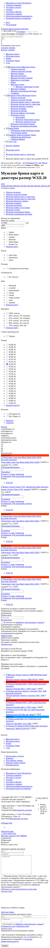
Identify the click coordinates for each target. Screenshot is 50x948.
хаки (11, 300)
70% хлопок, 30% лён (18, 325)
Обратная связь (7, 831)
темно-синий (14, 298)
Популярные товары (14, 760)
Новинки (9, 758)
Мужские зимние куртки (26, 122)
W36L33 (12, 389)
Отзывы (9, 10)
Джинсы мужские (18, 98)
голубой (12, 288)
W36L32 (12, 386)
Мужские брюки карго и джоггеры (25, 102)
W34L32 (12, 379)
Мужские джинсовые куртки (28, 119)
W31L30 (45, 186)
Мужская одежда (13, 56)
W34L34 (12, 381)
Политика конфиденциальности (19, 16)
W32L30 (12, 364)
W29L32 (18, 186)
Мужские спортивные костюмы (24, 126)
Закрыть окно (6, 636)
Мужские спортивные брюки (23, 124)
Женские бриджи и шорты (22, 78)
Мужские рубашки (18, 109)
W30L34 (39, 186)
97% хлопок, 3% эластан (19, 321)
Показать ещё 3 (12, 305)
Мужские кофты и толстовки (23, 113)
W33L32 (12, 374)
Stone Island (13, 242)
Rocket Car (13, 244)
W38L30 (12, 393)
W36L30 (12, 384)
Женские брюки (17, 73)
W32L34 (12, 369)
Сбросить (10, 423)
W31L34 (12, 362)
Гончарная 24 (14, 414)
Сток (8, 63)
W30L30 (32, 186)
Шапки (22, 139)
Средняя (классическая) (18, 268)
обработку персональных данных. (30, 622)
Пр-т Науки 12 (15, 416)
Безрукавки (20, 117)
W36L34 (12, 391)
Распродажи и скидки (15, 756)
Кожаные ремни (33, 130)
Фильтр (4, 427)
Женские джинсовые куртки (27, 87)
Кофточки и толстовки (20, 80)
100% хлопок (14, 313)
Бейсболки (26, 137)
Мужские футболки (19, 111)
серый (11, 293)
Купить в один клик (28, 889)
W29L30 (11, 186)
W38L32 (12, 396)
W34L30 (12, 376)
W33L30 (12, 371)
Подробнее (5, 472)
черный (12, 303)
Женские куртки (17, 84)
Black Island (13, 235)
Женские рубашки (18, 89)
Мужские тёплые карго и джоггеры (25, 104)
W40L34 (12, 401)
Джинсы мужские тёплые (21, 100)
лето (3, 184)
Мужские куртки (18, 115)
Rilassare (12, 239)
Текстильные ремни (19, 133)
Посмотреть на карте (23, 810)
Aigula (11, 232)
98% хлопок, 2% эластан (19, 323)
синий (11, 295)
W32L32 (12, 367)
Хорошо (5, 946)
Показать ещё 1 (12, 247)
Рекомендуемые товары (15, 763)
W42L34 (12, 403)
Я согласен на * (24, 622)
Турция (12, 336)
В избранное (6, 476)
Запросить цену (22, 926)
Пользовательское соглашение (18, 18)
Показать (9, 420)
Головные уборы (13, 61)
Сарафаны (15, 93)
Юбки (13, 82)
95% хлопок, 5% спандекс (19, 316)
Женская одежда (12, 54)
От (2, 223)
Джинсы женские (18, 69)
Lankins (12, 237)
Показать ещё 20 (12, 405)
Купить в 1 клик (7, 474)
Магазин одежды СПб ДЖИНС (14, 836)
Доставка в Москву (14, 12)
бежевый (12, 285)
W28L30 (4, 186)
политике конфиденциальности (16, 940)
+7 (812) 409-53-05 (8, 834)
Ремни (8, 58)
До (27, 223)
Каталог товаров (8, 48)
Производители (12, 765)
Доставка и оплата (13, 7)
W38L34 (12, 398)
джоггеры (13, 255)
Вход (8, 22)
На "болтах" (14, 277)
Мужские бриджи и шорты (22, 106)
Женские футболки (18, 76)
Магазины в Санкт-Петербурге (18, 3)
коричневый (14, 290)
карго (11, 260)
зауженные (13, 257)
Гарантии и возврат (14, 14)
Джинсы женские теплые (21, 71)
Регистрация (11, 25)
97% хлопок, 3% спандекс (19, 318)
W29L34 (25, 186)
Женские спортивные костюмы (24, 91)
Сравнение (19, 474)
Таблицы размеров (13, 5)
